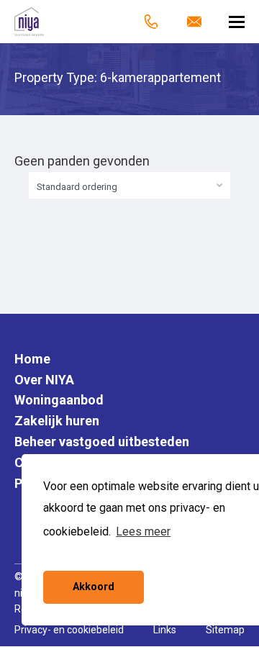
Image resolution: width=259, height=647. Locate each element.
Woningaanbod (59, 399)
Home (32, 358)
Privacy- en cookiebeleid (69, 629)
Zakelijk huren (56, 420)
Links (164, 629)
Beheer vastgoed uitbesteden (101, 441)
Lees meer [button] (143, 531)
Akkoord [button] (93, 587)
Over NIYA (44, 379)
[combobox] (129, 185)
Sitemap (225, 629)
